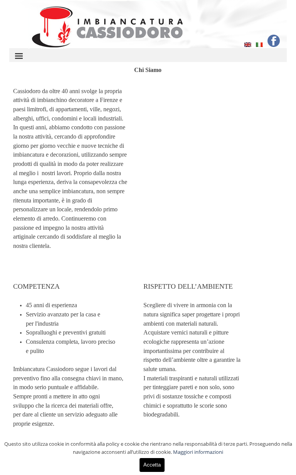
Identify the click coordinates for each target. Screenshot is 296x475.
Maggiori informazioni (198, 451)
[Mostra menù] (19, 56)
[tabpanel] (70, 173)
